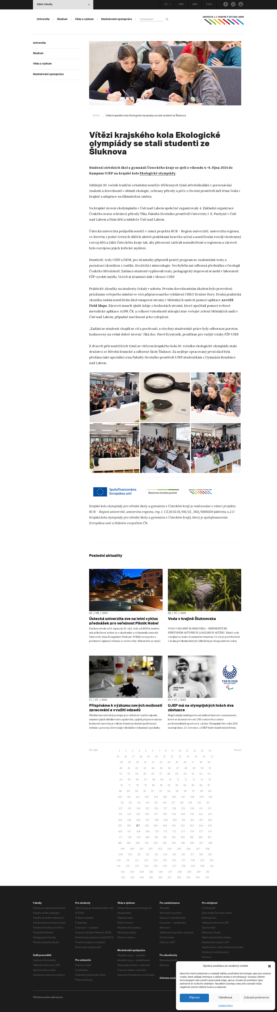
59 (176, 773)
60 (185, 773)
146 (138, 820)
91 (144, 791)
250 (199, 871)
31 (145, 762)
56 (153, 773)
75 (209, 779)
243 (132, 871)
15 (118, 756)
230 (211, 860)
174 (192, 831)
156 (129, 825)
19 (148, 756)
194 (174, 843)
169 (148, 831)
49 (193, 768)
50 (202, 768)
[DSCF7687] (165, 448)
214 (165, 854)
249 (189, 871)
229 (202, 860)
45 (161, 768)
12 (195, 750)
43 (144, 768)
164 (201, 825)
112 (130, 802)
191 (146, 843)
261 (207, 877)
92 (152, 791)
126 (156, 808)
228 (193, 860)
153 (201, 820)
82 (169, 785)
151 (183, 820)
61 (193, 773)
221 (128, 860)
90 (136, 791)
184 (183, 837)
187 (209, 837)
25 (196, 756)
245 (151, 871)
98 (201, 791)
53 (129, 773)
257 (170, 877)
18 (141, 756)
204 (169, 848)
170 (157, 831)
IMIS (194, 4)
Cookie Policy (225, 1005)
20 (156, 756)
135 (138, 814)
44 (153, 768)
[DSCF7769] (216, 397)
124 (138, 808)
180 (147, 837)
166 (120, 831)
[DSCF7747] (114, 448)
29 (129, 762)
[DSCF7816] (165, 397)
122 (120, 808)
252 (123, 877)
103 (147, 797)
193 (165, 843)
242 (123, 871)
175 (201, 831)
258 (179, 877)
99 (209, 791)
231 (118, 866)
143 (210, 814)
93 (160, 791)
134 (129, 814)
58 (169, 773)
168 (138, 831)
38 (201, 762)
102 (138, 797)
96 (185, 791)
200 (132, 848)
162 (183, 825)
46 (169, 768)
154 (210, 820)
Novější (93, 750)
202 (150, 848)
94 (168, 791)
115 (156, 802)
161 (174, 825)
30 (137, 762)
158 (147, 825)
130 (192, 808)
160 (165, 825)
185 (192, 837)
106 (174, 797)
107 (183, 797)
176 (210, 831)
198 (210, 843)
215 (174, 854)
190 (138, 843)
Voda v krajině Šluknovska (192, 618)
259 (188, 877)
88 (120, 791)
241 (211, 866)
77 (129, 785)
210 (130, 854)
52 (121, 773)
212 (147, 854)
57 (161, 773)
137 (156, 814)
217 (192, 854)
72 (185, 779)
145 (129, 820)
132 (209, 808)
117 (173, 802)
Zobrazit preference (256, 998)
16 (126, 756)
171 (165, 831)
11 (187, 750)
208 (207, 848)
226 (174, 860)
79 (145, 785)
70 (170, 779)
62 (201, 773)
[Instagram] (233, 4)
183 (174, 837)
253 (132, 877)
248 (180, 871)
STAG (209, 4)
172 (174, 831)
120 (199, 802)
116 (164, 802)
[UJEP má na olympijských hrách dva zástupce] (204, 677)
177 (120, 837)
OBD (181, 4)
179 (138, 837)
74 (201, 779)
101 (129, 797)
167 (129, 831)
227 (183, 860)
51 (210, 768)
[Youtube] (240, 4)
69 (161, 779)
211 (138, 854)
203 (160, 848)
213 (156, 854)
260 (198, 877)
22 (172, 756)
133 (120, 814)
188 (120, 843)
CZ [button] (166, 4)
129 (183, 808)
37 (193, 762)
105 (165, 797)
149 (166, 820)
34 (169, 762)
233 (137, 866)
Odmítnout (225, 998)
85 (193, 785)
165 (210, 825)
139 (174, 814)
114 (147, 802)
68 (153, 779)
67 (145, 779)
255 (151, 877)
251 (208, 871)
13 (202, 750)
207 (198, 848)
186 (201, 837)
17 (133, 756)
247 (170, 871)
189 (129, 843)
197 (201, 843)
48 (185, 768)
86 (201, 785)
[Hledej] (168, 19)
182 (165, 837)
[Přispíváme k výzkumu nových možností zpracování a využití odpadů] (126, 677)
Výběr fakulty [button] (44, 4)
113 (139, 802)
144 (120, 820)
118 (181, 802)
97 (193, 791)
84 (185, 785)
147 (147, 820)
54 (136, 773)
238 (183, 866)
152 (192, 820)
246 (160, 871)
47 (177, 768)
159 (156, 825)
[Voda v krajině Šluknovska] (204, 590)
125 (147, 808)
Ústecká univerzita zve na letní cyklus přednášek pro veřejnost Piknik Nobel (123, 620)
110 (210, 797)
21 (164, 756)
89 (128, 791)
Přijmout (194, 998)
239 (193, 866)
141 (192, 814)
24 (188, 756)
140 (183, 814)
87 (209, 785)
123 (129, 808)
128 (174, 808)
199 (123, 848)
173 (183, 831)
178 (129, 837)
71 (178, 779)
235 (156, 866)
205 (179, 848)
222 (137, 860)
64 (120, 779)
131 (201, 808)
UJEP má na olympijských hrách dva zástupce (201, 707)
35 (177, 762)
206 (188, 848)
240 (202, 866)
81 (161, 785)
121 (208, 802)
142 (201, 814)
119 (190, 802)
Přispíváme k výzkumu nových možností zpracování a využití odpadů (125, 707)
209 (121, 854)
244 (141, 871)
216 (183, 854)
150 (175, 820)
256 (160, 877)
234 (146, 866)
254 (142, 877)
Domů (96, 115)
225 (165, 860)
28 (121, 762)
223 (146, 860)
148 (156, 820)
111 (122, 802)
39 (208, 762)
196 (192, 843)
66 (137, 779)
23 (180, 756)
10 (180, 750)
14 (210, 750)
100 (120, 797)
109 (202, 797)
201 (141, 848)
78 (137, 785)
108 (192, 797)
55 (145, 773)
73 (193, 779)
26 (204, 756)
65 (129, 779)
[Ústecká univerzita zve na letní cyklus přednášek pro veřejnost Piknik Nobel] (126, 590)
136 (147, 814)
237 (174, 866)
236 (165, 866)
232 (128, 866)
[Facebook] (225, 4)
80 (153, 785)
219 (210, 854)
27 (212, 756)
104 (156, 797)
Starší (237, 750)
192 (156, 843)
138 (165, 814)
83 (177, 785)
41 (129, 768)
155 (120, 825)
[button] (269, 966)
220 (119, 860)
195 (183, 843)
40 (120, 768)
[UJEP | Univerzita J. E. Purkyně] (223, 22)
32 (153, 762)
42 (136, 768)
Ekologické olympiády (157, 173)
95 (177, 791)
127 (165, 808)
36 (185, 762)
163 (192, 825)
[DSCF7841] (114, 397)
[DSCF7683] (216, 448)
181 (156, 837)
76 (121, 785)
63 (209, 773)
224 (155, 860)
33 (161, 762)
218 (201, 854)
